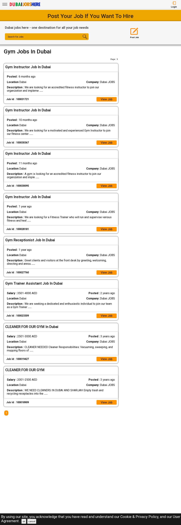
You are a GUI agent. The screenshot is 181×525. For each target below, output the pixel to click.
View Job (106, 99)
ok (24, 521)
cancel (31, 521)
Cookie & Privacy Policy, (140, 517)
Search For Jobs (16, 37)
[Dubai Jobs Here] (25, 6)
